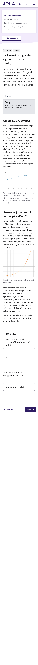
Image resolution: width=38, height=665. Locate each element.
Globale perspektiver (11, 19)
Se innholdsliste (13, 38)
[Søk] (27, 3)
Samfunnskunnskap (12, 15)
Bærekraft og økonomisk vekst (15, 23)
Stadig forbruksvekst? (17, 120)
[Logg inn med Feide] (20, 3)
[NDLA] (8, 3)
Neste (29, 409)
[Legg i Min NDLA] (32, 50)
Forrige (10, 409)
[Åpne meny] (33, 3)
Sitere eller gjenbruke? (15, 387)
